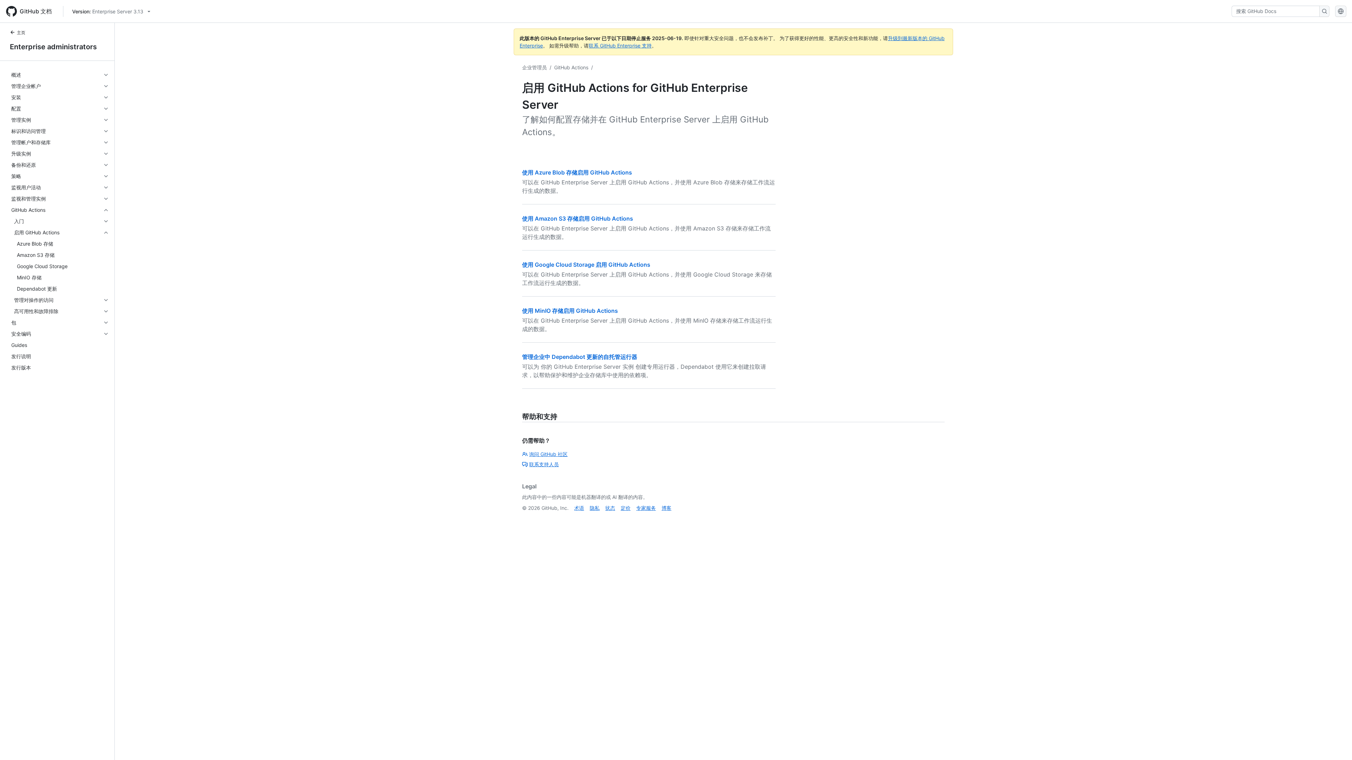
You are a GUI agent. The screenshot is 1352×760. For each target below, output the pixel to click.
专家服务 (646, 508)
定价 (626, 508)
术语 (579, 508)
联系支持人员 (544, 464)
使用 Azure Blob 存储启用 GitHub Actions (577, 172)
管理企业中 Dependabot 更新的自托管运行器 (579, 356)
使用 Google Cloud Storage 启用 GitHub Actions (586, 264)
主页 (21, 32)
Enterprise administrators (53, 47)
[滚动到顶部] (1336, 744)
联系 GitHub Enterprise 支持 (620, 46)
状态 (610, 508)
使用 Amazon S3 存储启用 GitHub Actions (577, 218)
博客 (666, 508)
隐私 (595, 508)
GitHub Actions (571, 67)
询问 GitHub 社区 (548, 454)
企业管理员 (534, 67)
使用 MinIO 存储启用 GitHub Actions (570, 310)
